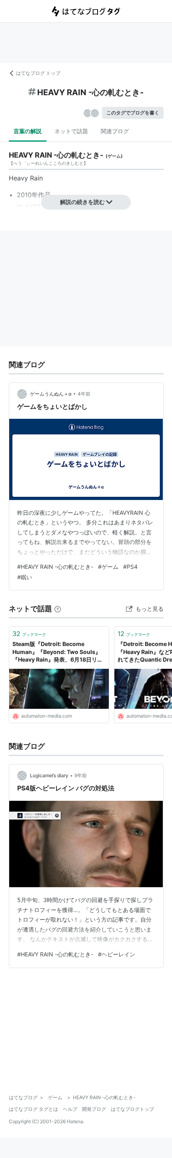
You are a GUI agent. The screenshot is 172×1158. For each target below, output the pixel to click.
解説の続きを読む (82, 201)
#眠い (24, 577)
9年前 (80, 775)
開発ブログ (94, 1109)
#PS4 (130, 566)
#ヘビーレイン (116, 954)
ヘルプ (70, 1109)
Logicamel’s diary (49, 775)
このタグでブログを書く (132, 113)
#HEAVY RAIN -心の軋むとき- (55, 566)
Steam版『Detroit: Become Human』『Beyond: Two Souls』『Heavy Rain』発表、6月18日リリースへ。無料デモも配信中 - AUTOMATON (57, 652)
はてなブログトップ (132, 1109)
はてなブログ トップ (38, 73)
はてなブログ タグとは (33, 1109)
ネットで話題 (71, 131)
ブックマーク (29, 634)
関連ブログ (115, 131)
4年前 (84, 394)
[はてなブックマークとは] (57, 608)
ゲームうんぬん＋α (51, 394)
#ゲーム (108, 566)
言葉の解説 (28, 131)
